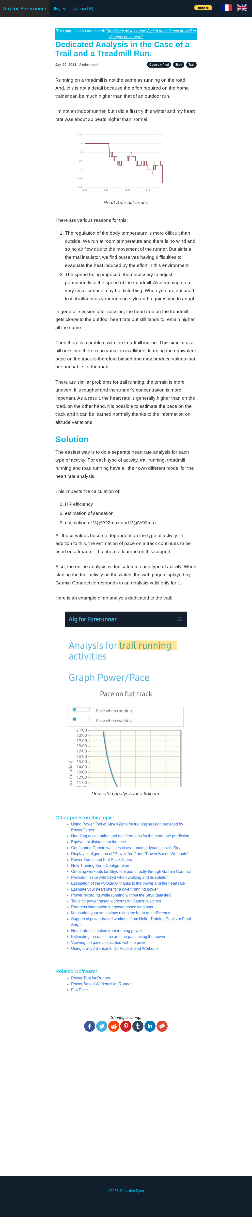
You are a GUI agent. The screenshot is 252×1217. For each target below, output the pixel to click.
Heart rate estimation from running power (106, 931)
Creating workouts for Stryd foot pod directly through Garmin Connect (131, 871)
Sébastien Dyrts (131, 1191)
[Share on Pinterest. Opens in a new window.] (125, 1030)
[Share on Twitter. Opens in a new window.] (101, 1030)
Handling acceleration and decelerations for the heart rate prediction (130, 836)
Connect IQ (83, 8)
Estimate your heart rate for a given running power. (114, 889)
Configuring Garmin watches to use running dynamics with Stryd (127, 848)
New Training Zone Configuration (100, 865)
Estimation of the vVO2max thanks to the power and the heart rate (128, 883)
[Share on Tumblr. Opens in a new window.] (137, 1030)
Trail (191, 64)
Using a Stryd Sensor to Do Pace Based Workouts (114, 948)
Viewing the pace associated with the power (109, 942)
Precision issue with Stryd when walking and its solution (120, 877)
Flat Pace (79, 990)
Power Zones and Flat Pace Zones (101, 860)
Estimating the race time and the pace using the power (118, 937)
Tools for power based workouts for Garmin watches (116, 901)
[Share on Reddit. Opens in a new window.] (113, 1030)
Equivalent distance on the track (99, 842)
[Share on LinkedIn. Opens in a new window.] (150, 1030)
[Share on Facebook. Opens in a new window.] (89, 1030)
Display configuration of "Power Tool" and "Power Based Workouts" (130, 854)
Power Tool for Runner (90, 978)
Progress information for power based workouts (112, 907)
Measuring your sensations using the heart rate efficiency (120, 913)
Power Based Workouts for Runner (101, 984)
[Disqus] (125, 1107)
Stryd (178, 64)
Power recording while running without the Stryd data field (121, 895)
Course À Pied (159, 64)
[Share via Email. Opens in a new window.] (162, 1030)
